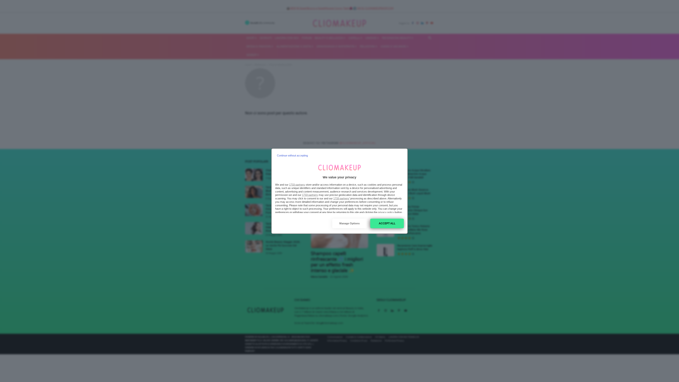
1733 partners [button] (297, 184)
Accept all (387, 223)
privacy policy (386, 212)
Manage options (349, 223)
